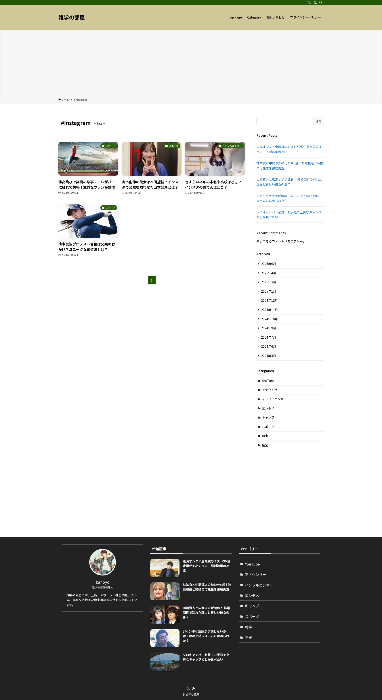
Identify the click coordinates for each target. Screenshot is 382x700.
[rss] (315, 2)
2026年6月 (268, 263)
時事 (265, 435)
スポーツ (268, 426)
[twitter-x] (309, 2)
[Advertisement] (191, 65)
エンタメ (268, 408)
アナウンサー (271, 389)
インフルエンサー (274, 399)
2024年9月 (268, 328)
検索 (318, 121)
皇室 (265, 445)
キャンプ (268, 417)
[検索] (321, 2)
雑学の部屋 (71, 17)
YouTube (268, 380)
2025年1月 (268, 291)
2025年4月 (268, 273)
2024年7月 (268, 337)
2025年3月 (268, 282)
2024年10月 (269, 319)
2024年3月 (268, 355)
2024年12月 (269, 300)
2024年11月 (269, 309)
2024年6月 (268, 346)
